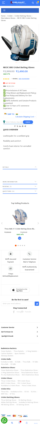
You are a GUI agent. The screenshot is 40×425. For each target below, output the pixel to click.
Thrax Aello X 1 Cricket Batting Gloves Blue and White (20, 229)
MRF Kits (4, 394)
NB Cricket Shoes (24, 381)
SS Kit (26, 391)
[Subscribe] (37, 304)
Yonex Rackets (6, 351)
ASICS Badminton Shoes (30, 374)
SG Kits (33, 391)
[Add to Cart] (19, 238)
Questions (8, 191)
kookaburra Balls (7, 361)
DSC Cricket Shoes (24, 383)
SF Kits (12, 394)
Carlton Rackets (6, 353)
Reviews (7, 186)
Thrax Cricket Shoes (8, 381)
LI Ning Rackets (31, 351)
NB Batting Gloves (7, 404)
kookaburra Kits (16, 391)
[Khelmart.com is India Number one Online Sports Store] (18, 3)
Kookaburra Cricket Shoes (10, 385)
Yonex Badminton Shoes (9, 370)
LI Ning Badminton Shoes (10, 372)
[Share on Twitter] (17, 126)
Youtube (26, 312)
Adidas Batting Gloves (9, 402)
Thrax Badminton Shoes (29, 370)
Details (6, 167)
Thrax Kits (5, 391)
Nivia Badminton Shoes (29, 372)
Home (3, 16)
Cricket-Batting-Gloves (23, 16)
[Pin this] (23, 126)
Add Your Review (24, 79)
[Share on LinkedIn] (20, 126)
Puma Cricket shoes (29, 385)
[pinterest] (22, 312)
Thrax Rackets (19, 351)
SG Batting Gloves (24, 400)
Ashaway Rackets (7, 355)
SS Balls (13, 364)
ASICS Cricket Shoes (8, 383)
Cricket (9, 16)
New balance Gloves (8, 18)
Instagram (18, 312)
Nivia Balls (4, 364)
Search (33, 3)
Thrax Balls (26, 361)
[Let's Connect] (4, 423)
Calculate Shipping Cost (24, 117)
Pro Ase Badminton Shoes (10, 374)
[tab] (20, 167)
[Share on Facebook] (15, 126)
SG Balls (17, 361)
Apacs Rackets (20, 353)
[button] (16, 62)
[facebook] (13, 312)
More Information (10, 182)
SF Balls (35, 361)
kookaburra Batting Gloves (28, 402)
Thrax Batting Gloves (8, 400)
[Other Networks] (25, 126)
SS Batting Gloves (22, 404)
